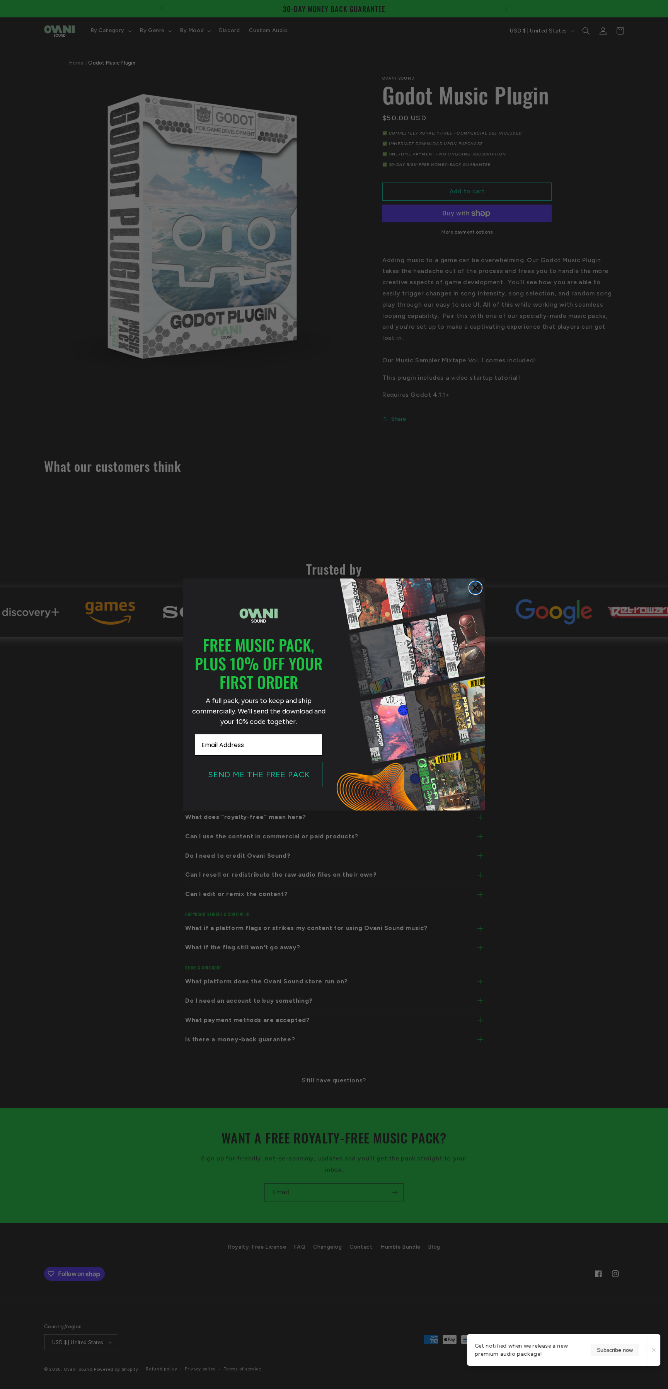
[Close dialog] (475, 588)
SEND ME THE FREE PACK (259, 774)
